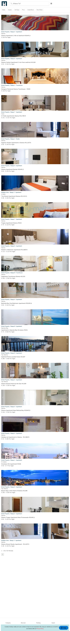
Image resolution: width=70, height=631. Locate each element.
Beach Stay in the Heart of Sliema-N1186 (14, 491)
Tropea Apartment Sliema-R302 (11, 223)
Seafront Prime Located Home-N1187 (13, 357)
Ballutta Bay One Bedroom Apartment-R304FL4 (16, 303)
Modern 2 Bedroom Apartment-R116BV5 (14, 250)
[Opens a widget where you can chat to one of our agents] (63, 628)
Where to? (17, 4)
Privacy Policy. (40, 628)
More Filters (40, 10)
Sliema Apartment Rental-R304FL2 (12, 169)
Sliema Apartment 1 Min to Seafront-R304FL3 (15, 36)
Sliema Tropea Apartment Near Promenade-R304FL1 (18, 517)
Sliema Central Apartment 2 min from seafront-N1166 (18, 62)
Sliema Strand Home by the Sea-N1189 (13, 384)
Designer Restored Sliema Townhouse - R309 (15, 89)
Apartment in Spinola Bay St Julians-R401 (14, 330)
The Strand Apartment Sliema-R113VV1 (14, 196)
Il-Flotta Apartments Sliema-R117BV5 (13, 116)
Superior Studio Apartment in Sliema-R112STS (16, 143)
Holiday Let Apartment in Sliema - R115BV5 (15, 437)
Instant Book (30, 10)
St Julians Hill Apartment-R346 (11, 464)
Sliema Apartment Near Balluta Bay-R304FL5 (15, 410)
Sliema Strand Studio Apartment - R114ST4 (15, 544)
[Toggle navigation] (51, 4)
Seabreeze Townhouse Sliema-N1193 (13, 276)
